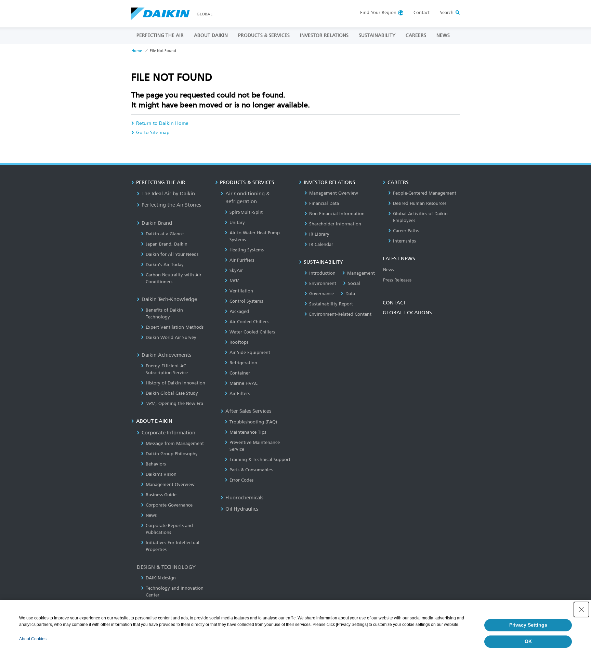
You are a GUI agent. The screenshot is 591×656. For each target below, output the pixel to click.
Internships (404, 241)
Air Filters (239, 393)
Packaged (239, 311)
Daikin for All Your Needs (172, 254)
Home (136, 51)
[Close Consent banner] (581, 609)
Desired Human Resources (419, 203)
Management (361, 273)
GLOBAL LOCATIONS (407, 313)
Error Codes (241, 480)
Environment (322, 283)
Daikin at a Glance (165, 233)
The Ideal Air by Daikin (168, 194)
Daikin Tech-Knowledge (169, 299)
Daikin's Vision (161, 474)
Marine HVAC (243, 383)
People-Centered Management (424, 193)
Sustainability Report (331, 303)
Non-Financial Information (337, 213)
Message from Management (175, 443)
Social (354, 283)
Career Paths (406, 230)
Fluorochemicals (244, 498)
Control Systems (246, 301)
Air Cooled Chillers (248, 321)
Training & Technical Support (259, 459)
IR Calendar (321, 244)
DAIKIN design (161, 577)
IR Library (319, 234)
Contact (421, 12)
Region (378, 12)
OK (528, 641)
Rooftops (238, 342)
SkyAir (236, 270)
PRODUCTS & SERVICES (264, 35)
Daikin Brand (157, 223)
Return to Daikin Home (162, 123)
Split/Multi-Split (246, 212)
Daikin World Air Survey (171, 337)
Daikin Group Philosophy (172, 453)
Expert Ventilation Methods (174, 327)
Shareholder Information (335, 223)
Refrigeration (243, 362)
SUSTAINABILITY (377, 35)
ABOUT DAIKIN (211, 35)
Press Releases (397, 280)
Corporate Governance (169, 505)
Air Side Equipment (249, 352)
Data (350, 293)
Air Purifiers (241, 260)
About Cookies (33, 639)
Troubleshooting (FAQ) (253, 421)
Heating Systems (246, 249)
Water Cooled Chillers (252, 331)
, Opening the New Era (174, 403)
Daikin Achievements (166, 355)
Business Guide (161, 494)
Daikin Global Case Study (172, 393)
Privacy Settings (528, 625)
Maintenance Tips (247, 432)
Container (239, 373)
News (151, 515)
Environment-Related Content (340, 314)
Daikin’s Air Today (165, 264)
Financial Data (324, 203)
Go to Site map (153, 132)
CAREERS (416, 35)
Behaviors (156, 464)
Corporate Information (168, 433)
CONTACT (394, 303)
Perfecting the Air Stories (171, 205)
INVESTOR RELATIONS (324, 35)
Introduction (322, 273)
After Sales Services (248, 411)
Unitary (237, 222)
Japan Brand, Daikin (166, 244)
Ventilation (241, 290)
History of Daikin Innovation (175, 382)
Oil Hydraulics (241, 509)
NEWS (443, 35)
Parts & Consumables (251, 469)
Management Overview (170, 484)
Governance (321, 293)
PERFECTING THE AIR (160, 35)
